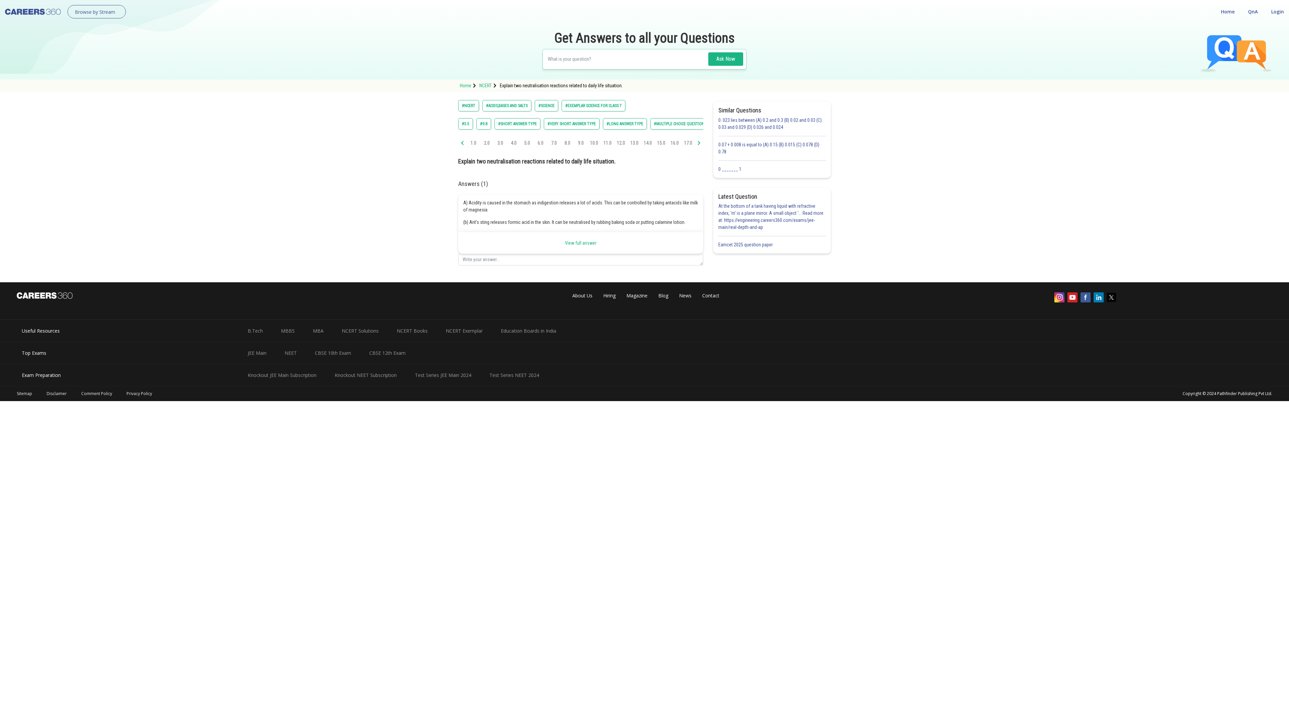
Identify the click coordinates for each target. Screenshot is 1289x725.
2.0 (487, 143)
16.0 (675, 143)
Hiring (609, 295)
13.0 (634, 143)
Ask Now (725, 59)
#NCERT (468, 105)
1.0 (473, 143)
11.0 (608, 143)
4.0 (514, 143)
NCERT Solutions (360, 331)
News (685, 295)
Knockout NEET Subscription (366, 375)
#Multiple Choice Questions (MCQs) (687, 124)
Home (1228, 11)
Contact (710, 295)
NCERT (485, 85)
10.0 (594, 143)
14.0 (648, 143)
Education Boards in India (528, 331)
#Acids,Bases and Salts (507, 105)
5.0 (527, 143)
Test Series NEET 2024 (514, 375)
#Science (546, 105)
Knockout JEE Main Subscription (282, 375)
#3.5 (465, 124)
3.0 (500, 143)
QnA (1253, 11)
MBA (318, 331)
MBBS (288, 331)
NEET (291, 353)
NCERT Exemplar (464, 331)
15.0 (661, 143)
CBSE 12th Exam (387, 353)
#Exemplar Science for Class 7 (593, 105)
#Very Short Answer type (571, 124)
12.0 (621, 143)
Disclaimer (57, 393)
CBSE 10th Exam (333, 353)
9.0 (581, 143)
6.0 (540, 143)
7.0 (554, 143)
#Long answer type (625, 124)
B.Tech (255, 331)
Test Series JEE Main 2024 (443, 375)
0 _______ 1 (730, 169)
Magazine (637, 295)
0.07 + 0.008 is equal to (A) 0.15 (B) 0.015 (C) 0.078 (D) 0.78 (768, 148)
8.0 (567, 143)
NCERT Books (412, 331)
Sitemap (24, 393)
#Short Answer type (517, 124)
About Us (582, 295)
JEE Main (257, 353)
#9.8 (483, 124)
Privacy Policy (139, 393)
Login (1277, 11)
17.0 (688, 143)
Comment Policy (96, 393)
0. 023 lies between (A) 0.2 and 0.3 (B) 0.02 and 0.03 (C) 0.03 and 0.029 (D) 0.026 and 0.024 (770, 123)
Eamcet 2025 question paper (746, 244)
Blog (663, 295)
